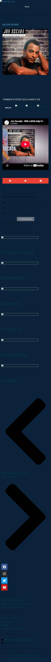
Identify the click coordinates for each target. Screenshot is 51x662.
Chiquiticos (11, 329)
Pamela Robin (14, 355)
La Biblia (9, 380)
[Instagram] (4, 574)
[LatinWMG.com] (7, 1)
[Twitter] (4, 580)
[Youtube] (4, 587)
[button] (10, 181)
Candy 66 (10, 303)
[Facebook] (4, 567)
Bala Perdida (13, 278)
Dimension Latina (17, 252)
